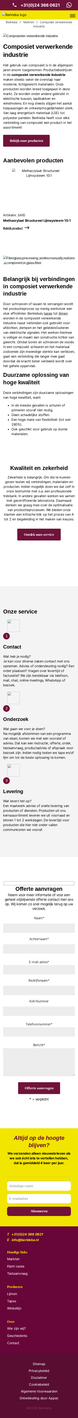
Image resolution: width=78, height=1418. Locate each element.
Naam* (39, 918)
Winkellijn (14, 1308)
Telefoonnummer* (39, 1024)
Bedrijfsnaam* (38, 980)
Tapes (11, 1301)
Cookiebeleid (39, 1384)
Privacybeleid (39, 1371)
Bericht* (39, 1045)
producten (11, 89)
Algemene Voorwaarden (39, 1391)
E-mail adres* (39, 962)
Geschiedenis (17, 1336)
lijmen (63, 313)
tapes (48, 313)
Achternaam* (39, 939)
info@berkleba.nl (25, 1240)
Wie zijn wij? (16, 1328)
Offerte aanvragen (39, 1088)
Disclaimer (39, 1377)
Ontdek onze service (39, 535)
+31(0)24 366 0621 (40, 5)
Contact (13, 1343)
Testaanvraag (17, 1273)
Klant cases (15, 1266)
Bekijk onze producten (26, 141)
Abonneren (39, 1211)
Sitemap (39, 1364)
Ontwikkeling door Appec (39, 1398)
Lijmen (12, 1294)
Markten (13, 1259)
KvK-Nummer (38, 1001)
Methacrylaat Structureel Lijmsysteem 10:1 (37, 220)
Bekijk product (12, 228)
